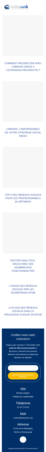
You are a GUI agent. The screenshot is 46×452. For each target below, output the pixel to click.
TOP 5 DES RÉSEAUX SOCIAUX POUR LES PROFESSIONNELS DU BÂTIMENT (23, 198)
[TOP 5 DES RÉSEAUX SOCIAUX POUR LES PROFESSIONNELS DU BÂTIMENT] (23, 167)
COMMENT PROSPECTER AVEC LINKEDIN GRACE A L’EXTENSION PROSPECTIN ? (23, 66)
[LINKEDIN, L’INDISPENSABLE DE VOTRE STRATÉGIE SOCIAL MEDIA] (23, 101)
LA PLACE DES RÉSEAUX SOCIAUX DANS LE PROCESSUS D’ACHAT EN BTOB (23, 311)
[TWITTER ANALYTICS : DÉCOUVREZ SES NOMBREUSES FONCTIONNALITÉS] (23, 232)
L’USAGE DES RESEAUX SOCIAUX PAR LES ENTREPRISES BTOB (23, 289)
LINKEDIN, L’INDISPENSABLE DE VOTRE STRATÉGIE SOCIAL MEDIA (23, 132)
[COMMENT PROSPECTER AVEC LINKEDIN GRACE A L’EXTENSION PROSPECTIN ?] (23, 35)
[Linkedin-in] (23, 439)
